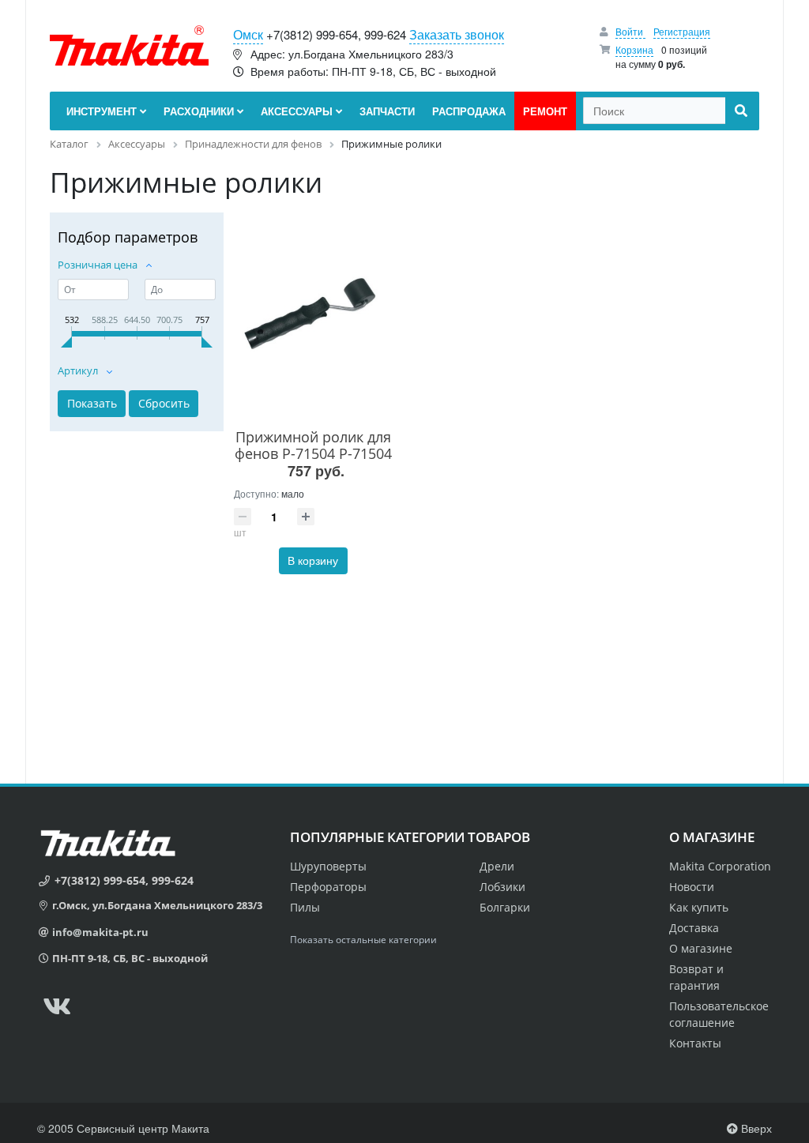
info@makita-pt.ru (100, 932)
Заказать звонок (456, 34)
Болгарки (505, 907)
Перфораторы (328, 886)
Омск (248, 34)
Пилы (305, 907)
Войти (630, 31)
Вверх (755, 1128)
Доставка (694, 927)
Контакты (695, 1043)
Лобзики (502, 886)
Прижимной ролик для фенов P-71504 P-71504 (313, 445)
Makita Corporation (720, 866)
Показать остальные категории (363, 939)
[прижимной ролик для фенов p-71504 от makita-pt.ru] (313, 317)
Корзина (634, 49)
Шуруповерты (328, 866)
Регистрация (681, 31)
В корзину (313, 560)
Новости (691, 886)
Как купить (698, 907)
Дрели (497, 866)
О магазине (700, 948)
